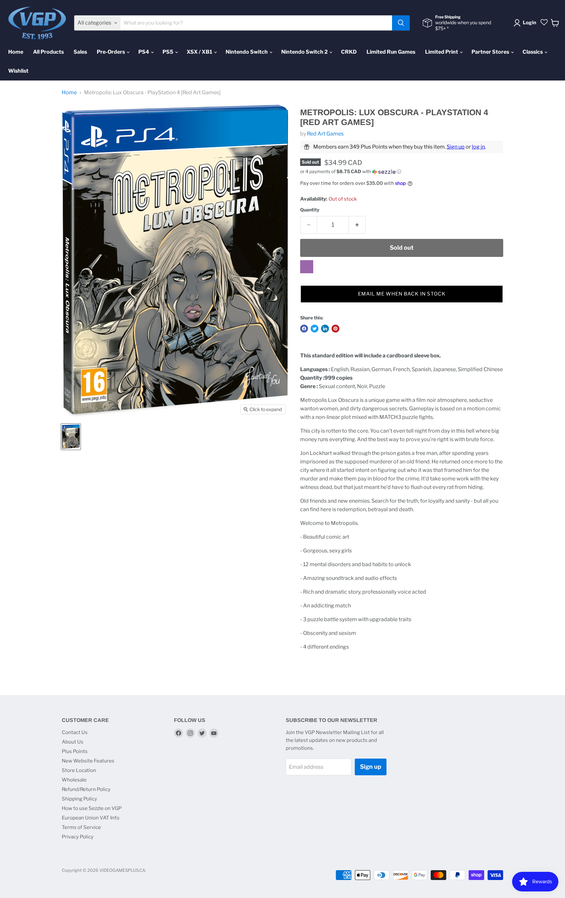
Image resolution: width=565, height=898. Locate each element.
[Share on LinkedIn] (325, 328)
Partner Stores (490, 52)
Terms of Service (81, 827)
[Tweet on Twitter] (314, 328)
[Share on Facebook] (304, 328)
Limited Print (442, 52)
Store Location (79, 770)
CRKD (349, 52)
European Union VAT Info (90, 818)
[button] (401, 172)
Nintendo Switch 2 (305, 52)
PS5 (168, 52)
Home (15, 52)
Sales (80, 52)
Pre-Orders (111, 52)
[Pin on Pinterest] (335, 328)
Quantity (309, 209)
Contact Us (75, 732)
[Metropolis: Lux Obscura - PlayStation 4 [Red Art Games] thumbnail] (70, 437)
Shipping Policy (79, 799)
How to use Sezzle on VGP (92, 808)
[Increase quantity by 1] (357, 225)
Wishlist (18, 71)
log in (478, 147)
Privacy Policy (78, 837)
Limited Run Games (391, 52)
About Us (72, 742)
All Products (48, 52)
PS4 (144, 52)
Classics (533, 52)
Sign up (456, 147)
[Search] (401, 22)
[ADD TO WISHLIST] (306, 266)
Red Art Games (325, 134)
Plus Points (75, 751)
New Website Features (88, 761)
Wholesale (74, 780)
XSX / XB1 (200, 52)
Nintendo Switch (247, 52)
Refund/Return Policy (86, 789)
